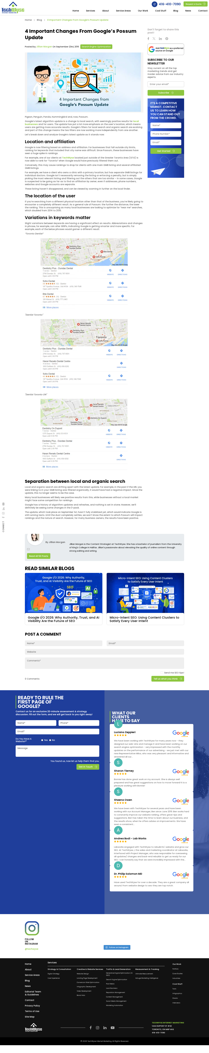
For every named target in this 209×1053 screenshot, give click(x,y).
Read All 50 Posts (38, 555)
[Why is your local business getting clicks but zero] (167, 932)
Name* (21, 723)
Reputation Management (115, 992)
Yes (46, 740)
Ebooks (175, 998)
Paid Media (110, 984)
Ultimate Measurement (144, 974)
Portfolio (175, 969)
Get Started (163, 150)
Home (76, 11)
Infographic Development (86, 987)
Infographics (177, 993)
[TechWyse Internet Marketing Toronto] (12, 8)
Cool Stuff (160, 11)
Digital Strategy (53, 974)
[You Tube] (3, 504)
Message (22, 748)
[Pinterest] (166, 39)
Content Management (114, 997)
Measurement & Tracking (147, 969)
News (188, 11)
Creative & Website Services (90, 969)
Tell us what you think (166, 678)
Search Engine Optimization (96, 46)
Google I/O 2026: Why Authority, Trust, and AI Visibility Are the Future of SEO (63, 619)
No (53, 740)
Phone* (64, 723)
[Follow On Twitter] (154, 39)
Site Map (29, 1016)
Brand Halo (81, 995)
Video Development (84, 991)
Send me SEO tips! (174, 673)
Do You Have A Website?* (23, 740)
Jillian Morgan (44, 47)
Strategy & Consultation (59, 969)
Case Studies (177, 974)
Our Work (143, 11)
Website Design (83, 974)
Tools (174, 989)
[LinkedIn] (3, 508)
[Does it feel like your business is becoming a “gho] (99, 932)
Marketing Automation (114, 1005)
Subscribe (163, 92)
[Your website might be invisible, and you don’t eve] (65, 932)
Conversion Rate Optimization (88, 982)
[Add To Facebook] (3, 517)
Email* (21, 731)
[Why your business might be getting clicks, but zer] (133, 932)
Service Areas (123, 11)
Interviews (176, 1003)
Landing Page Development (87, 978)
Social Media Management (116, 1001)
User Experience (54, 978)
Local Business (111, 988)
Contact (203, 11)
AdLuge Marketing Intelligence (146, 978)
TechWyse (68, 157)
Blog (175, 11)
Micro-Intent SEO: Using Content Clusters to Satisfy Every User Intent (144, 619)
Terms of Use (32, 1011)
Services (90, 11)
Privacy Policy (32, 1005)
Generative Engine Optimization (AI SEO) (119, 974)
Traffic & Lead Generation (118, 969)
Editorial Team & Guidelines (33, 993)
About (105, 11)
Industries (176, 978)
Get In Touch (86, 766)
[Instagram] (3, 513)
